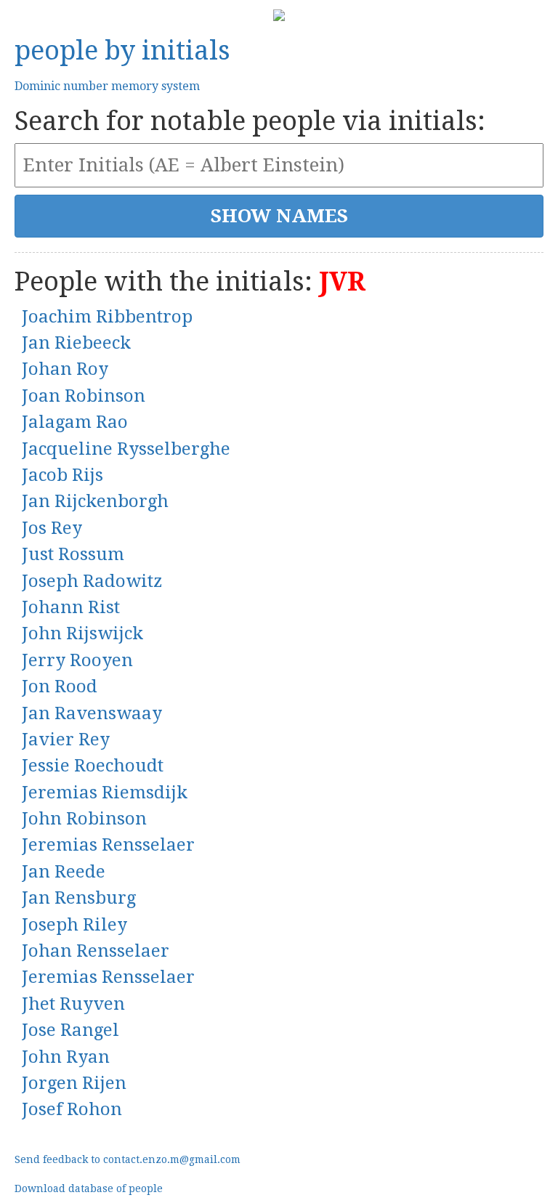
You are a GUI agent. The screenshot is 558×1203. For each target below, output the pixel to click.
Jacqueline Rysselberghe (126, 449)
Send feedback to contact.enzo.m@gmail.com (127, 1159)
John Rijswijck (82, 633)
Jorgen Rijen (74, 1083)
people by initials (122, 50)
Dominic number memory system (107, 86)
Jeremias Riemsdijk (104, 792)
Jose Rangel (70, 1030)
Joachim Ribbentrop (107, 317)
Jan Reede (63, 872)
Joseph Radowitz (92, 581)
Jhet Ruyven (73, 1004)
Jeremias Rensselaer (108, 845)
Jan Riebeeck (76, 343)
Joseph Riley (74, 925)
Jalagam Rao (75, 422)
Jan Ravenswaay (92, 713)
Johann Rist (71, 607)
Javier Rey (66, 739)
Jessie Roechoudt (92, 766)
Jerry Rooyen (77, 660)
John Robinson (84, 819)
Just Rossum (73, 554)
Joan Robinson (83, 396)
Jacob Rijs (62, 475)
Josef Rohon (72, 1109)
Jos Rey (52, 528)
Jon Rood (59, 686)
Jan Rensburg (79, 898)
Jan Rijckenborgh (95, 501)
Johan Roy (65, 369)
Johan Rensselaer (95, 951)
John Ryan (66, 1057)
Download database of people (89, 1188)
